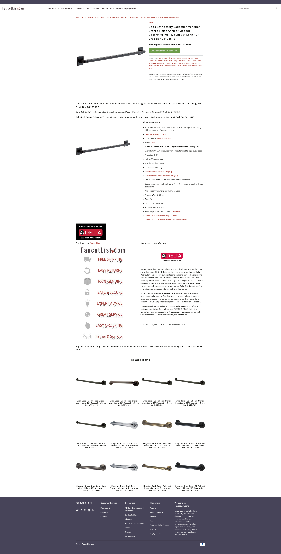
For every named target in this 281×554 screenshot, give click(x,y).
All (169, 58)
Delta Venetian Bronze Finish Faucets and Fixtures (178, 66)
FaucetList (95, 243)
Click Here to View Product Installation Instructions (166, 220)
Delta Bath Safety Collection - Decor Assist (180, 61)
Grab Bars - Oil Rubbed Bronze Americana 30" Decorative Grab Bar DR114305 (190, 382)
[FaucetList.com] (23, 8)
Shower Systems (65, 8)
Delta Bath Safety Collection (156, 134)
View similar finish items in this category (161, 175)
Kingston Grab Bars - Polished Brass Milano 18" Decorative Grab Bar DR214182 (157, 467)
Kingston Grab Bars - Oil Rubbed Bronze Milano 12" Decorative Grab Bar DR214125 (190, 425)
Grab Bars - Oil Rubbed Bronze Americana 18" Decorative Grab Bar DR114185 (124, 382)
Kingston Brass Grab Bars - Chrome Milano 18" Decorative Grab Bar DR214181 (124, 467)
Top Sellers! (176, 211)
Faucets (51, 8)
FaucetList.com (88, 544)
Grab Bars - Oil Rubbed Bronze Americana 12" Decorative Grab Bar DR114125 (91, 382)
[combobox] (258, 8)
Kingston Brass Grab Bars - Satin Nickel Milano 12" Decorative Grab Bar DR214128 (91, 467)
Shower (79, 8)
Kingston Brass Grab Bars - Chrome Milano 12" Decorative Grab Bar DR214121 (124, 425)
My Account (105, 508)
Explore (119, 8)
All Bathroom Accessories (180, 58)
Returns (103, 516)
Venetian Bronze (163, 138)
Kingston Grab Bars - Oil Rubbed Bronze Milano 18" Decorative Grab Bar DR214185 (190, 467)
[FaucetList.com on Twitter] (77, 510)
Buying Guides (130, 8)
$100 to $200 (162, 58)
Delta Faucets (154, 66)
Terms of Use (130, 536)
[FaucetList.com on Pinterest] (85, 510)
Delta (151, 22)
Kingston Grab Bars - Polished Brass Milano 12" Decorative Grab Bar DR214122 (157, 425)
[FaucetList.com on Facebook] (81, 510)
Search (128, 528)
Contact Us (104, 512)
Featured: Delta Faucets (102, 8)
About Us (128, 519)
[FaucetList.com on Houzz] (93, 510)
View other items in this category (158, 171)
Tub (87, 8)
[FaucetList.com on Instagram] (89, 510)
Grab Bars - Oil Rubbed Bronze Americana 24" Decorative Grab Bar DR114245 (157, 382)
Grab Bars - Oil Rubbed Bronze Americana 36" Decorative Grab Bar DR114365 (91, 425)
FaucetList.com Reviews (134, 523)
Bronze (160, 61)
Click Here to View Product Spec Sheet (161, 215)
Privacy (128, 532)
